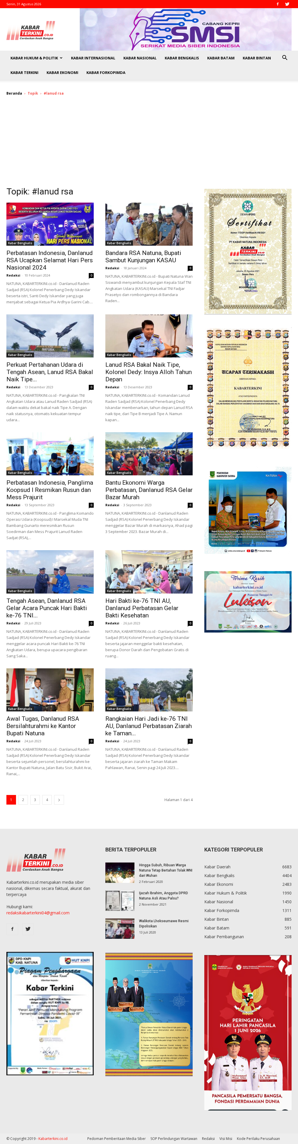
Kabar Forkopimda (105, 72)
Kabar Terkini (24, 72)
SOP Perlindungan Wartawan (173, 1138)
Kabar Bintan (257, 58)
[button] (285, 58)
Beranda (14, 93)
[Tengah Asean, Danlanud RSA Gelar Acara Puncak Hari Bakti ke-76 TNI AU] (50, 571)
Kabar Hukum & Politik (34, 58)
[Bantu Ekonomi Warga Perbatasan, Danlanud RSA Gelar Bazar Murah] (149, 453)
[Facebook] (277, 4)
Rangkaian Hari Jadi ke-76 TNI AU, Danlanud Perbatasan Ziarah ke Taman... (148, 726)
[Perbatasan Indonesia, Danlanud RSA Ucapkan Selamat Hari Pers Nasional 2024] (50, 224)
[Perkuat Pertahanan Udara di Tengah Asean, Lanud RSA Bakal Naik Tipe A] (50, 335)
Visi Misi (225, 1138)
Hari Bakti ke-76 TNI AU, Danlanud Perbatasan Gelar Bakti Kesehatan (141, 608)
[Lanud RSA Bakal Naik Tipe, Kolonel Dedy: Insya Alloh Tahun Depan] (149, 335)
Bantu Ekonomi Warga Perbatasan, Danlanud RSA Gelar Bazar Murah (149, 490)
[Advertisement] (149, 145)
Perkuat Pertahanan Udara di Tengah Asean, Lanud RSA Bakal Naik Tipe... (49, 372)
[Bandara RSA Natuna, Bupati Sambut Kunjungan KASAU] (149, 224)
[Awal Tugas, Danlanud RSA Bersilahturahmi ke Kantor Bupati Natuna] (50, 689)
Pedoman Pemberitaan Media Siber (116, 1138)
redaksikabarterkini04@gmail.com (38, 912)
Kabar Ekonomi (62, 72)
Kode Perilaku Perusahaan (258, 1138)
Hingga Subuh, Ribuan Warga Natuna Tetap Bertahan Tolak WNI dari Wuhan (165, 870)
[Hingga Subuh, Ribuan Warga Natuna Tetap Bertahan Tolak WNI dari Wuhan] (119, 873)
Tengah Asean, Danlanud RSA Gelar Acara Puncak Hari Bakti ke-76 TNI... (46, 608)
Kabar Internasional (93, 58)
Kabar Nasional (140, 58)
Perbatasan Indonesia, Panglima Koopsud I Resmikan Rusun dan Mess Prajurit (49, 490)
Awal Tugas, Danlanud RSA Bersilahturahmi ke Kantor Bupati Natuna (42, 726)
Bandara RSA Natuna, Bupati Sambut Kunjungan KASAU (143, 256)
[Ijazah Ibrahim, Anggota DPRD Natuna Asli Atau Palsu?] (119, 900)
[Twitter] (287, 4)
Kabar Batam (221, 58)
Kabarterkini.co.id (53, 1138)
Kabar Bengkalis (182, 58)
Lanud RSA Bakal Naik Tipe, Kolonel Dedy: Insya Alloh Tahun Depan (148, 372)
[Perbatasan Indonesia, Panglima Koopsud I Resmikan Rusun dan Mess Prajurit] (50, 453)
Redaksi (13, 275)
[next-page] (59, 800)
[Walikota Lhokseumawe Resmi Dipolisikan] (119, 928)
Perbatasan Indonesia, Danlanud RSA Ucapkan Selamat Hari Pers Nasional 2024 (49, 260)
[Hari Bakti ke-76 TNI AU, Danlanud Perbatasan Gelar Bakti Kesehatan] (149, 571)
